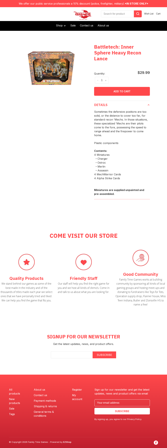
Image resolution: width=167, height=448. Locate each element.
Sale (73, 25)
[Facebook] (156, 442)
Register (77, 389)
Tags (12, 414)
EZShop (67, 442)
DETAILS (100, 105)
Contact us (86, 25)
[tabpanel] (51, 68)
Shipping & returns (45, 406)
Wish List (148, 13)
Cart (158, 13)
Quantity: (99, 73)
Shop (59, 25)
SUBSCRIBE (104, 355)
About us (103, 25)
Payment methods (45, 400)
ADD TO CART (122, 91)
